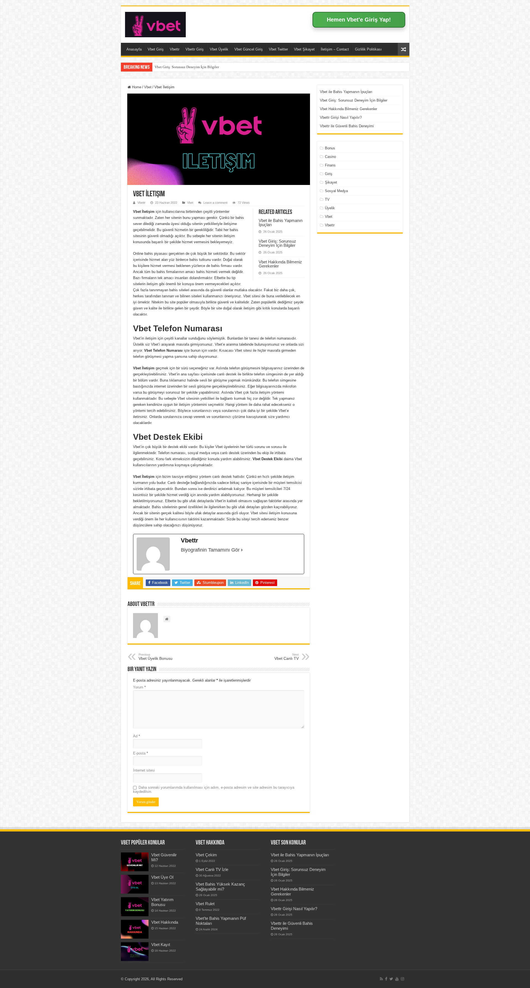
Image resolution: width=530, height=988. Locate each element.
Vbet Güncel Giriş (248, 49)
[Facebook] (386, 979)
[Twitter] (391, 979)
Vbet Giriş (156, 49)
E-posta (140, 753)
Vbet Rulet (205, 903)
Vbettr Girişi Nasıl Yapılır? (341, 117)
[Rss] (381, 979)
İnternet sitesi (144, 770)
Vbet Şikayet (304, 49)
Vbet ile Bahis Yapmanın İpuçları (281, 222)
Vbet (148, 87)
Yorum (139, 687)
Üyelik (330, 208)
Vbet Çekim (206, 854)
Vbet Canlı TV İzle (212, 869)
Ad (136, 736)
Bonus (330, 148)
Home (136, 87)
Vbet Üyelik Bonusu (156, 657)
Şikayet (331, 182)
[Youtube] (397, 979)
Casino (330, 157)
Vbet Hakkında (164, 922)
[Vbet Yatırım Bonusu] (135, 906)
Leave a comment (215, 202)
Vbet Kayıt (160, 944)
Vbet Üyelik (219, 49)
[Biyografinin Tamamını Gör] (242, 550)
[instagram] (402, 979)
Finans (330, 165)
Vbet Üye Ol (162, 877)
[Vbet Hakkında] (135, 929)
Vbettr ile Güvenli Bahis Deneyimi (347, 126)
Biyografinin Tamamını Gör (210, 550)
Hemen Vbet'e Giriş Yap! (359, 20)
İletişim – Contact (335, 49)
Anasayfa (134, 49)
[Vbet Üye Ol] (135, 884)
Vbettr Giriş (195, 49)
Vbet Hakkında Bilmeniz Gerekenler (280, 263)
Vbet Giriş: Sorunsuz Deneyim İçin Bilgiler (187, 67)
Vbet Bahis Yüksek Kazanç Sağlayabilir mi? (220, 886)
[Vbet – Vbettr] (155, 23)
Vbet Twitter (278, 49)
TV (327, 199)
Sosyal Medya (336, 191)
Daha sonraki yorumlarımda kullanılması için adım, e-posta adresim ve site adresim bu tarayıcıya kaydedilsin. (213, 789)
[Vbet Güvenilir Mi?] (135, 861)
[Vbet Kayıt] (135, 951)
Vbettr (174, 49)
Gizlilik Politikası (368, 49)
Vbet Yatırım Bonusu (162, 902)
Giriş (328, 174)
